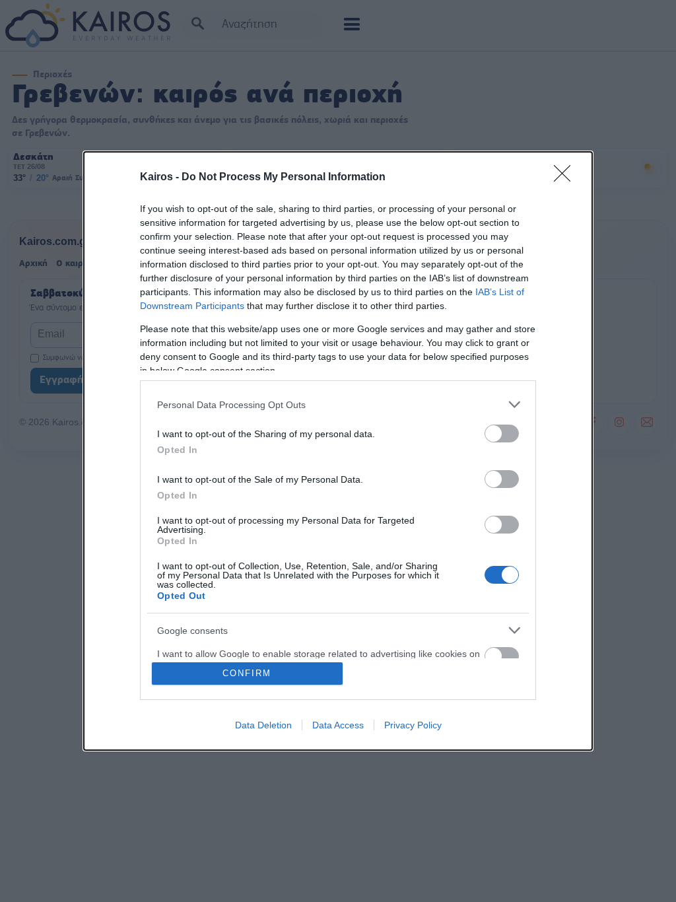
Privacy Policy (413, 725)
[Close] (566, 177)
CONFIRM (246, 673)
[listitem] (338, 404)
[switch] (502, 433)
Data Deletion (263, 725)
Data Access (338, 725)
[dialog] (338, 451)
